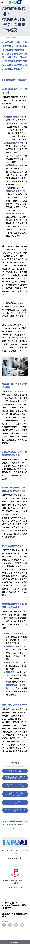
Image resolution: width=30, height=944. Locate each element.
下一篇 (4, 911)
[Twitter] (10, 925)
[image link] (15, 2)
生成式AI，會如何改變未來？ (14, 915)
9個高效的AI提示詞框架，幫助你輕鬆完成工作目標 (15, 778)
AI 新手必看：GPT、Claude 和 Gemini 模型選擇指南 (14, 905)
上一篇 (4, 900)
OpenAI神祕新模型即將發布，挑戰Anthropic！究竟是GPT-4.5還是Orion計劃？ (15, 794)
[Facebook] (4, 925)
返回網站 (5, 921)
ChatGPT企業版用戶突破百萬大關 (15, 802)
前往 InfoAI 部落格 (15, 771)
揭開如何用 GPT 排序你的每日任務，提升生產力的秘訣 (15, 785)
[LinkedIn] (16, 925)
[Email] (22, 925)
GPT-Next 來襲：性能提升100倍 (15, 810)
